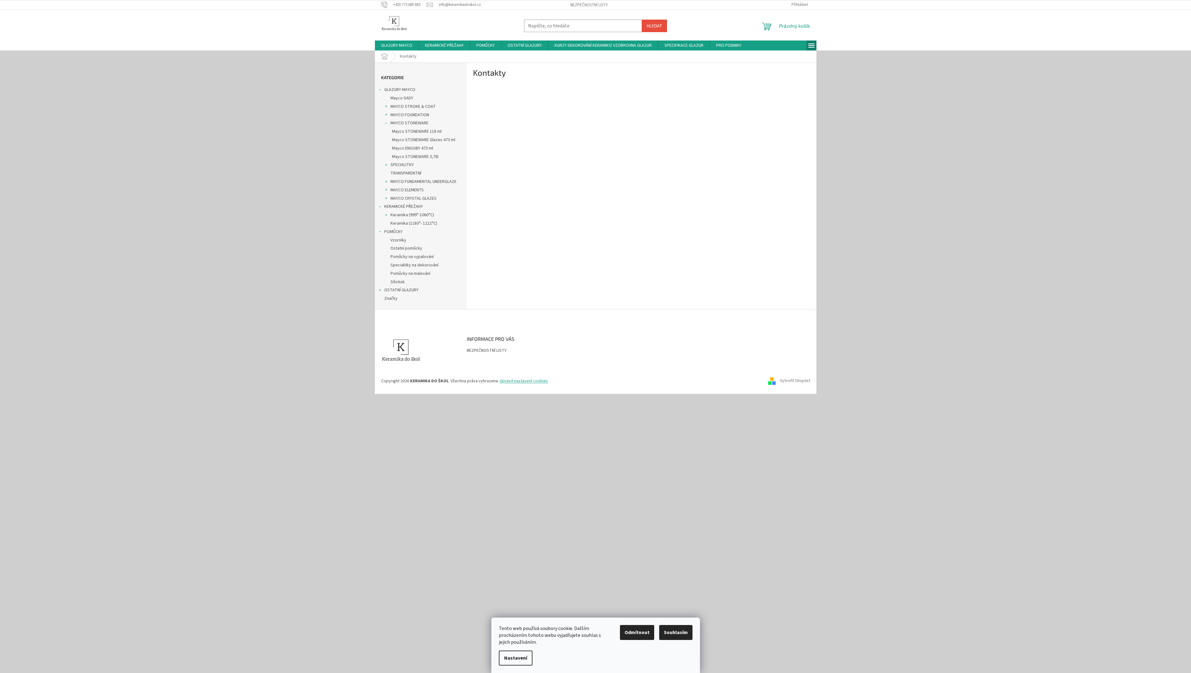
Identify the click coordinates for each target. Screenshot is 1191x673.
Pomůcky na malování (410, 273)
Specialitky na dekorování (414, 265)
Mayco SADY (401, 98)
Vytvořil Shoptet (795, 381)
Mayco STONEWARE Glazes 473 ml (423, 140)
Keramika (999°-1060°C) (412, 215)
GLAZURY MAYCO (399, 90)
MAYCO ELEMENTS (407, 190)
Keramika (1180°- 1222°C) (413, 223)
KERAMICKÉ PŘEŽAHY (403, 206)
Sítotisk (397, 282)
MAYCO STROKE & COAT (413, 106)
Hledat (654, 25)
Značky (391, 298)
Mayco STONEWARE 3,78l (415, 157)
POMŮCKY (393, 232)
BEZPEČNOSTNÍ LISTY (589, 5)
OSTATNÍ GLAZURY (401, 290)
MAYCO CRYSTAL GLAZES (413, 198)
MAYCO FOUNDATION (409, 115)
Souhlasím (676, 632)
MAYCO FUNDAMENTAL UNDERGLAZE (423, 182)
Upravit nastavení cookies (524, 381)
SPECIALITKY (402, 165)
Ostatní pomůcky (406, 248)
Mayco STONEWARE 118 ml (417, 131)
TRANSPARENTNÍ (405, 173)
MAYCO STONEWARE (409, 123)
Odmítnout (637, 632)
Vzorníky (398, 240)
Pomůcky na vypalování (412, 257)
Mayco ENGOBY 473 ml (412, 148)
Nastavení (515, 658)
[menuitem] (396, 45)
